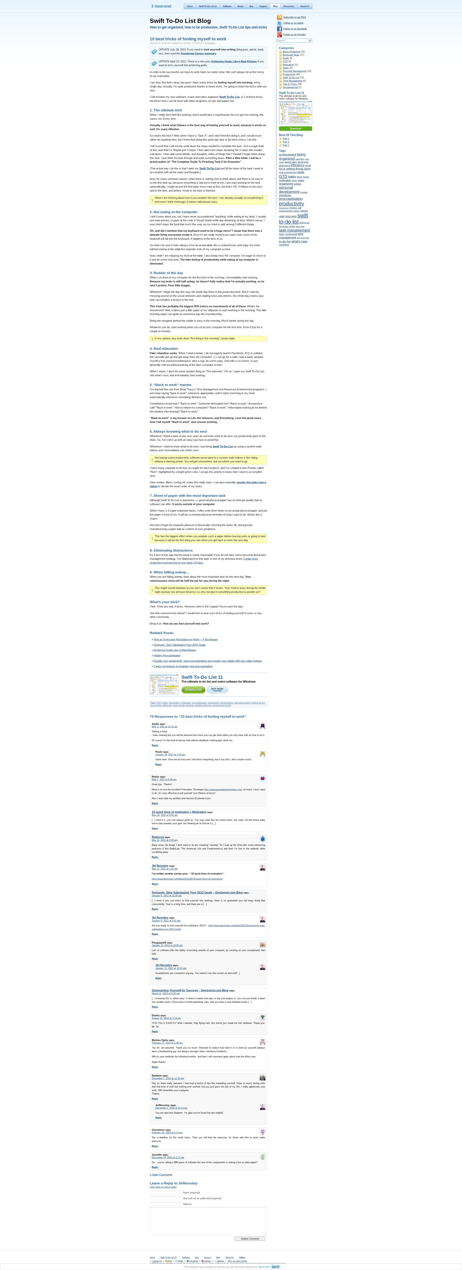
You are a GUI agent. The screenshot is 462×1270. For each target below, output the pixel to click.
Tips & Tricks (290, 84)
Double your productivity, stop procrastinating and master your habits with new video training (208, 661)
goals (300, 172)
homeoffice (174, 703)
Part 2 (286, 142)
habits (165, 703)
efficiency (297, 165)
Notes (286, 67)
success (291, 216)
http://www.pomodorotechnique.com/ (223, 789)
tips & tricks (156, 705)
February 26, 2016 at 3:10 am (167, 1132)
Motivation (288, 64)
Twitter (180, 1261)
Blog (275, 6)
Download (295, 128)
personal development (289, 190)
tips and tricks (303, 238)
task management (294, 230)
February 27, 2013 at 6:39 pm (167, 1043)
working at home (203, 705)
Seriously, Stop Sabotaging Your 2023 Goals (180, 644)
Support (263, 6)
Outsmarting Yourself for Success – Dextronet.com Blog (190, 990)
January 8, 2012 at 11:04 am (167, 895)
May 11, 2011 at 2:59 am (165, 840)
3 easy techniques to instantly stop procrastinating (183, 666)
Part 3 (286, 138)
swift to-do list (258, 703)
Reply (155, 745)
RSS (170, 1261)
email (308, 165)
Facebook (193, 1261)
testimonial (291, 234)
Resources (289, 6)
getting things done (298, 168)
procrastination (199, 703)
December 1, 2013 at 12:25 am (168, 1078)
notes (301, 180)
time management (291, 235)
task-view (300, 226)
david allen (291, 162)
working (190, 705)
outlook (297, 184)
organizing (286, 183)
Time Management (292, 80)
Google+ (207, 1261)
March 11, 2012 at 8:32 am (166, 993)
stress (296, 211)
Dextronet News (291, 55)
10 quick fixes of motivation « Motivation (179, 812)
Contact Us (157, 1261)
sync (292, 226)
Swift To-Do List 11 (208, 6)
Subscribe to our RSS (294, 17)
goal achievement (288, 172)
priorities (304, 192)
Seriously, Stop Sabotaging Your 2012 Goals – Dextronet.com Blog (197, 892)
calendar (299, 159)
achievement (287, 154)
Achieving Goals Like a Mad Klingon (234, 61)
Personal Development (294, 71)
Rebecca (158, 837)
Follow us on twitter (293, 23)
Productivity (210, 43)
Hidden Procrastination (167, 655)
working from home (221, 705)
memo (306, 177)
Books (240, 6)
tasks (282, 234)
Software (227, 6)
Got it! (275, 1267)
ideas (299, 177)
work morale (179, 705)
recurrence (284, 208)
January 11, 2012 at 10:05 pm (167, 945)
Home (190, 6)
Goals (286, 58)
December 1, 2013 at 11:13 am (171, 1108)
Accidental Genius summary (198, 53)
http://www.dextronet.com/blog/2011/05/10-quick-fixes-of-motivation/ (187, 879)
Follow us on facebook (295, 28)
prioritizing (285, 195)
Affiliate (242, 1257)
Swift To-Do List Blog (180, 20)
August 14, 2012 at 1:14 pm (166, 1018)
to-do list (285, 241)
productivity (213, 703)
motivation (186, 703)
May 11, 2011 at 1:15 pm (165, 868)
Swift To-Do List (291, 77)
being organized (292, 156)
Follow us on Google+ (294, 34)
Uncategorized (290, 87)
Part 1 (286, 145)
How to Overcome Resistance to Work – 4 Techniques (186, 639)
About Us (304, 6)
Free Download (193, 690)
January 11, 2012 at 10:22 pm (170, 968)
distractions (284, 165)
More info (264, 1267)
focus (282, 168)
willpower (167, 705)
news (294, 180)
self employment (242, 703)
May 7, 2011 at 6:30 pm (164, 779)
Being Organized (291, 51)
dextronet (303, 162)
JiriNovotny (187, 1183)
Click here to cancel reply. (163, 1187)
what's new (299, 241)
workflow (284, 244)
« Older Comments (161, 1174)
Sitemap (220, 1261)
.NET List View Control (237, 1261)
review (293, 208)
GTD (158, 703)
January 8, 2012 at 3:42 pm (166, 920)
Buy (251, 6)
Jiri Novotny (160, 865)
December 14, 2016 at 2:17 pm (168, 1157)
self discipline (226, 703)
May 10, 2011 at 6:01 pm (165, 815)
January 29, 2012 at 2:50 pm (170, 754)
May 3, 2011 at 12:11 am (165, 726)
